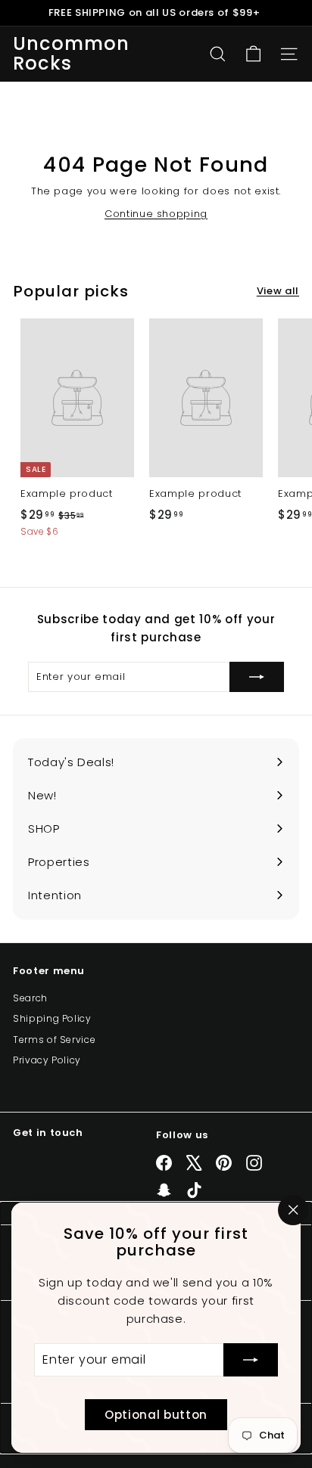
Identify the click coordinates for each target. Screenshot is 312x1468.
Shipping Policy (52, 1018)
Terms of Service (54, 1039)
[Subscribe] (250, 1359)
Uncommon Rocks (71, 54)
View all (278, 291)
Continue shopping (156, 213)
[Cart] (253, 54)
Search (30, 998)
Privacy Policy (47, 1060)
